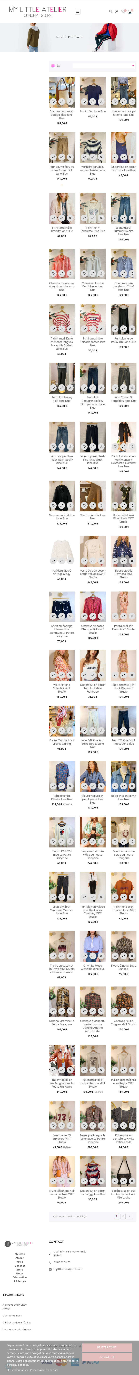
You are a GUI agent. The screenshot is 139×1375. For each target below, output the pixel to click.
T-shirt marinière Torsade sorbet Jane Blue (92, 342)
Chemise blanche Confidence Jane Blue (93, 287)
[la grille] (53, 65)
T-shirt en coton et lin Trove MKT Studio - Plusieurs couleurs (61, 969)
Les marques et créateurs (17, 1330)
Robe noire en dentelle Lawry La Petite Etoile (123, 1139)
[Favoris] (123, 12)
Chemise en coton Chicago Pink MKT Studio (92, 630)
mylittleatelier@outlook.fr (68, 1269)
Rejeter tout (107, 1347)
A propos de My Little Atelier (15, 1307)
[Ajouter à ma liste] (53, 101)
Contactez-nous (12, 1316)
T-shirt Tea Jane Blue (93, 111)
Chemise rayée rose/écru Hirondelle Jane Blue (61, 287)
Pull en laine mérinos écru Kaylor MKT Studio (123, 1083)
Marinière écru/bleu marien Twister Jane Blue (92, 170)
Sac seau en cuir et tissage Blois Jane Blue (62, 115)
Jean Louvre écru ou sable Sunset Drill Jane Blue (61, 170)
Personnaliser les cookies (44, 1370)
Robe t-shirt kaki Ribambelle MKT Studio (123, 519)
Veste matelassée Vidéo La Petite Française (93, 855)
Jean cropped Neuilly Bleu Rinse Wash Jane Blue (92, 460)
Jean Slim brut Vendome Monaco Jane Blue (61, 910)
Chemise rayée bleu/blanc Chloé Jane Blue (123, 287)
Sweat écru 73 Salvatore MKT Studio (62, 1139)
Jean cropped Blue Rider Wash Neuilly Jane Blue (61, 460)
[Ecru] (62, 185)
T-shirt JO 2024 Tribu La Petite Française (62, 855)
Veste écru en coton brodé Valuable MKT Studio (92, 574)
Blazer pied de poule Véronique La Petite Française (92, 1139)
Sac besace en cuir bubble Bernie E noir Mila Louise (123, 1194)
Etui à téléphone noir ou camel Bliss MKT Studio (62, 1194)
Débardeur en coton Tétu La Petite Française (92, 688)
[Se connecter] (115, 12)
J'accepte (107, 1357)
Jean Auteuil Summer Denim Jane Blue (123, 231)
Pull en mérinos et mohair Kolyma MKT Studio (92, 1083)
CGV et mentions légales (17, 1323)
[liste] (58, 65)
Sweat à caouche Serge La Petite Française (124, 855)
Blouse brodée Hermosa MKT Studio (123, 574)
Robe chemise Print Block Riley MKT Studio (124, 688)
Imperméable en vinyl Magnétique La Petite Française (61, 1083)
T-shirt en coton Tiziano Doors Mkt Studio (123, 910)
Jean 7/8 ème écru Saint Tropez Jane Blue (92, 744)
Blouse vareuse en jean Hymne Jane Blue (93, 799)
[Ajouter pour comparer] (70, 101)
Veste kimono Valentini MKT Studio (61, 688)
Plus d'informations (18, 1370)
